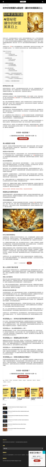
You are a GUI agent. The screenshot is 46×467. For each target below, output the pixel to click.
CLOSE (44, 452)
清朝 (34, 202)
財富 (30, 96)
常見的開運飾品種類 (12, 64)
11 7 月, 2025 (33, 400)
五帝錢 (23, 115)
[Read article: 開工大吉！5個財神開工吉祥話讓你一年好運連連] (23, 392)
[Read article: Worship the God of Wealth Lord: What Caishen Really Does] (5, 421)
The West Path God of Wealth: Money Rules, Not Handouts (18, 415)
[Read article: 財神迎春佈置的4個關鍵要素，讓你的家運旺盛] (37, 392)
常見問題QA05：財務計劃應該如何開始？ (12, 80)
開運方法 (34, 380)
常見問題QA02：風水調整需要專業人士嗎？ (16, 74)
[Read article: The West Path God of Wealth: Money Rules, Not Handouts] (5, 416)
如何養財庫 (7, 5)
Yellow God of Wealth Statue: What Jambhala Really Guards (18, 411)
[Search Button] (42, 1)
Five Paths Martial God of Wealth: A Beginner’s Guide (12, 460)
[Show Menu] (3, 1)
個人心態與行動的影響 (9, 68)
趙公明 (15, 97)
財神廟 (11, 380)
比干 (21, 97)
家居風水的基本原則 (12, 59)
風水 (37, 126)
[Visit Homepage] (23, 1)
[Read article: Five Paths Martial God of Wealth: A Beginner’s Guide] (5, 408)
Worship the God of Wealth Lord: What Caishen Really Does (18, 419)
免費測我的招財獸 (23, 138)
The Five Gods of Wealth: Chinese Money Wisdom (16, 428)
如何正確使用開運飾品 (12, 65)
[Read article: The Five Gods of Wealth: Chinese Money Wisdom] (5, 429)
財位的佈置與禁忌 (12, 60)
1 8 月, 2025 (5, 400)
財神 (11, 46)
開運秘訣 (38, 380)
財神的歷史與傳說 (12, 54)
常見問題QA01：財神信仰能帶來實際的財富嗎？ (13, 73)
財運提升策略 (29, 380)
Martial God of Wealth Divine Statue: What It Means (17, 424)
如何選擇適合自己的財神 (13, 55)
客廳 (34, 155)
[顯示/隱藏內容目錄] (21, 51)
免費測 (29, 263)
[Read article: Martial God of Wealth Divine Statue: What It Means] (5, 425)
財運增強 (20, 380)
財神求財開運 (15, 380)
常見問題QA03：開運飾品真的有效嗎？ (12, 77)
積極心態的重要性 (12, 69)
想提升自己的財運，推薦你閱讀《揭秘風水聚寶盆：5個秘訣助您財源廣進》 (18, 188)
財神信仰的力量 (8, 53)
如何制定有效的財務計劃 (13, 70)
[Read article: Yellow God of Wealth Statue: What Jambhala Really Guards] (5, 412)
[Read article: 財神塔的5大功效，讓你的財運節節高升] (9, 392)
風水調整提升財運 (8, 58)
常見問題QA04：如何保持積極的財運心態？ (16, 78)
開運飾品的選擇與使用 (9, 63)
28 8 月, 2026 (10, 408)
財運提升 (24, 380)
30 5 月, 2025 (19, 400)
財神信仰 (6, 380)
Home (4, 5)
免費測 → (37, 460)
